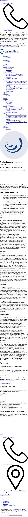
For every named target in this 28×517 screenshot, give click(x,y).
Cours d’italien (9, 91)
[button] (14, 218)
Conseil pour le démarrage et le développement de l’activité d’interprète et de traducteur (16, 88)
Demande (2, 401)
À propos (5, 65)
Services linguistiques (8, 67)
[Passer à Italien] (8, 57)
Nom (1, 394)
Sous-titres (8, 71)
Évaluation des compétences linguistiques (16, 81)
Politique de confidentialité (15, 403)
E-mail (2, 395)
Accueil (5, 64)
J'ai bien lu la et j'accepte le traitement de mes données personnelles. (13, 403)
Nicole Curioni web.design (15, 515)
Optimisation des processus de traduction (16, 82)
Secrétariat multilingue (11, 78)
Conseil (5, 79)
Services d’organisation (9, 72)
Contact (5, 92)
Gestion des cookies (5, 512)
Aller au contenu (4, 0)
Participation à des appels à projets (14, 74)
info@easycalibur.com (5, 45)
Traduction (9, 70)
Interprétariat (9, 68)
